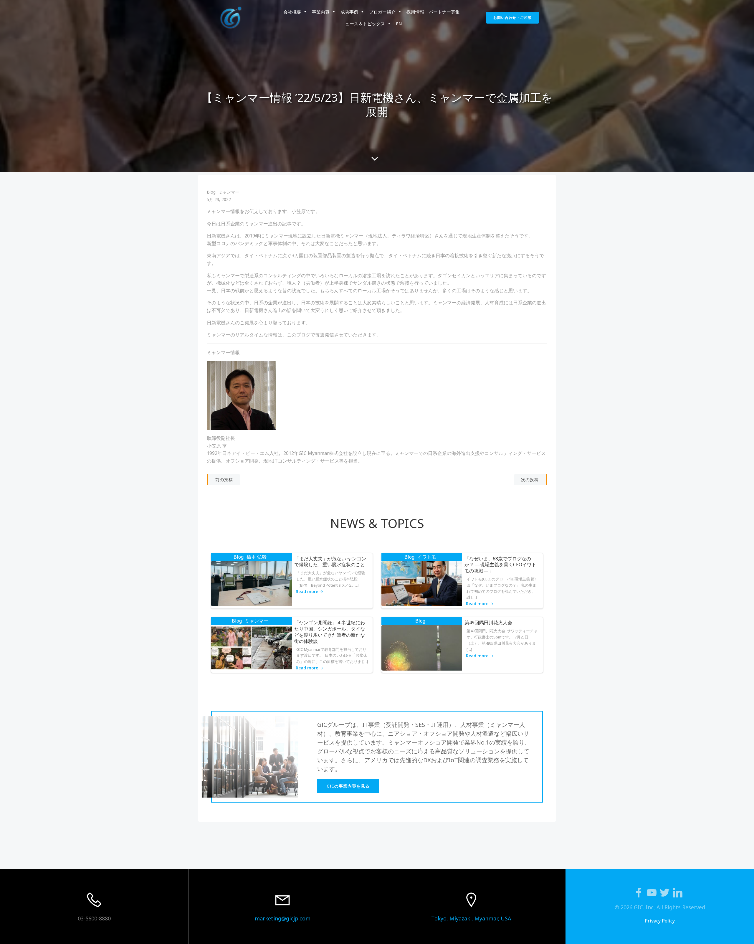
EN (399, 24)
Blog (211, 192)
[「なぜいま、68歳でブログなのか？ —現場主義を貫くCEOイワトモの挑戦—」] (421, 583)
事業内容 (321, 12)
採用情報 (415, 12)
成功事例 (349, 12)
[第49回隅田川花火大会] (421, 647)
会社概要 (292, 12)
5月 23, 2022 (219, 199)
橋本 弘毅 (257, 557)
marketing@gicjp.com (282, 918)
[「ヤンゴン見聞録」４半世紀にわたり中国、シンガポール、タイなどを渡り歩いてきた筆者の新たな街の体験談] (251, 647)
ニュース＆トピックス (363, 24)
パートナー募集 (444, 12)
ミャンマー (229, 192)
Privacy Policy (660, 920)
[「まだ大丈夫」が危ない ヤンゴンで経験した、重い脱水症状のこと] (251, 583)
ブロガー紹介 (382, 12)
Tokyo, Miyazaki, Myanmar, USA (471, 918)
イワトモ (426, 557)
